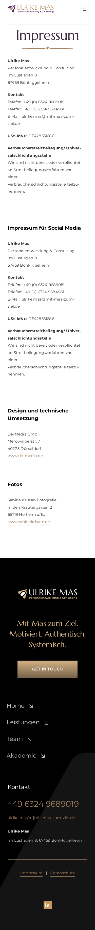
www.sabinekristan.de (29, 521)
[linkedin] (48, 905)
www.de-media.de (25, 455)
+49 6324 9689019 (43, 804)
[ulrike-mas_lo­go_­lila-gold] (31, 6)
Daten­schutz (62, 872)
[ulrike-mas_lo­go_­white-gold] (47, 590)
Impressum (31, 872)
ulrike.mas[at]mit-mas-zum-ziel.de (41, 817)
